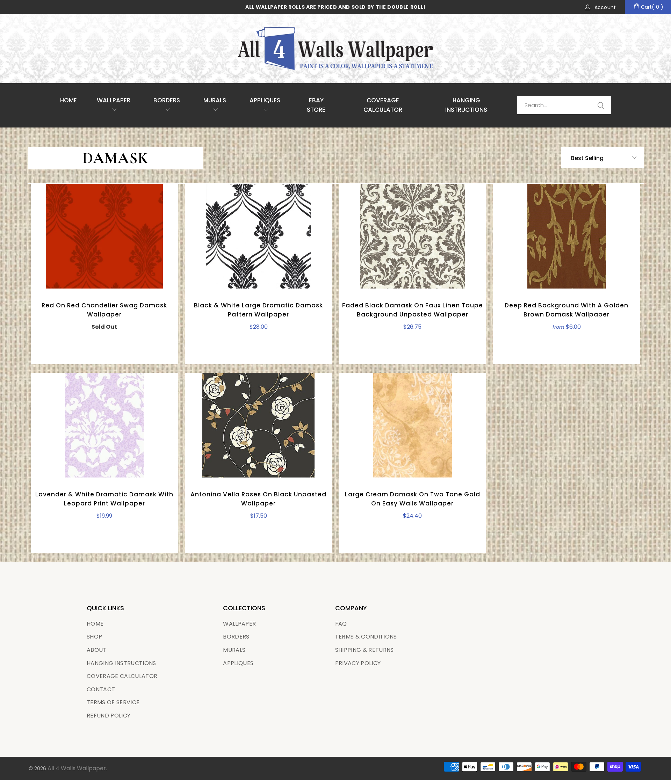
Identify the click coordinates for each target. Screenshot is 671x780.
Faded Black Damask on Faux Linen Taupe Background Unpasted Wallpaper (412, 236)
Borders (166, 100)
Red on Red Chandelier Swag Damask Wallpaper (104, 236)
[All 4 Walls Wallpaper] (335, 48)
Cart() (651, 6)
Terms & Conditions (366, 637)
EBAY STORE (316, 105)
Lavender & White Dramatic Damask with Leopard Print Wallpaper (104, 425)
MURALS (214, 100)
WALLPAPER (113, 100)
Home (68, 100)
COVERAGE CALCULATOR (382, 105)
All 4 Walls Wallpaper (77, 768)
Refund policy (108, 716)
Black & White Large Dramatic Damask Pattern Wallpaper (258, 236)
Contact (101, 689)
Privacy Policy (358, 663)
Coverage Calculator (122, 676)
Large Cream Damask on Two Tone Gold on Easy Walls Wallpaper (412, 425)
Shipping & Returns (364, 650)
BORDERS (236, 637)
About (97, 650)
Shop (94, 637)
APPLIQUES (265, 100)
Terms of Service (113, 702)
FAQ (341, 624)
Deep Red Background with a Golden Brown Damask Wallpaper (566, 236)
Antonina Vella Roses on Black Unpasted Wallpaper (258, 425)
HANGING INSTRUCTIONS (466, 105)
